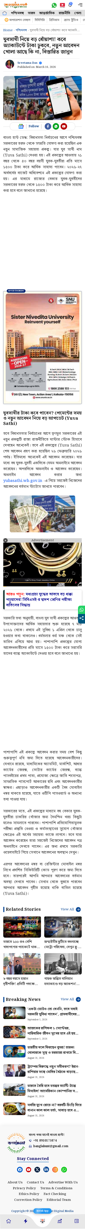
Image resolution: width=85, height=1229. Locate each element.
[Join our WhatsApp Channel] (56, 126)
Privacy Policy (24, 1154)
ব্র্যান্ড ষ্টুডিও (71, 20)
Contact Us (35, 1149)
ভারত (31, 13)
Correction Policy (28, 1166)
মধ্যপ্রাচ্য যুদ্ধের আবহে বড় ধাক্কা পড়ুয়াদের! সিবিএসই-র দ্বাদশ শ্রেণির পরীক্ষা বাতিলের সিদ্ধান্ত (39, 565)
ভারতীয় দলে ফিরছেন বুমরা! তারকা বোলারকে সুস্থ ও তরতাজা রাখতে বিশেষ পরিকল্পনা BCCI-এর (54, 1019)
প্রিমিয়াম (54, 20)
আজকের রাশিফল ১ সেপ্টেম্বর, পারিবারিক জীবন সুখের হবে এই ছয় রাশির (51, 1000)
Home (8, 30)
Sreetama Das (27, 63)
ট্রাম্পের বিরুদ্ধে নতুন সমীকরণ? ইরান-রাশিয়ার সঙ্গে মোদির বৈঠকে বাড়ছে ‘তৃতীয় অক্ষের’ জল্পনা (53, 1038)
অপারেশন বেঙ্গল (19, 20)
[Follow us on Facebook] (48, 126)
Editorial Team (59, 1166)
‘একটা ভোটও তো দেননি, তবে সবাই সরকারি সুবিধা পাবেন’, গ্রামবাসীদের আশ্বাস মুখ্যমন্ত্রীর (52, 980)
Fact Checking (55, 1160)
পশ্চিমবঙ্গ (17, 13)
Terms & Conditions (56, 1154)
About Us (15, 1149)
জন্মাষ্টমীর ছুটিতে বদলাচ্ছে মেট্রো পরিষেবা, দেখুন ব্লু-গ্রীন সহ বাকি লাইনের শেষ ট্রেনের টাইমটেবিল (61, 916)
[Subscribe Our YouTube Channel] (64, 126)
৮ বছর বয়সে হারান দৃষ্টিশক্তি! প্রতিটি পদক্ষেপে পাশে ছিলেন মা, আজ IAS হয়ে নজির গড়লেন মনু (21, 952)
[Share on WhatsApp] (81, 610)
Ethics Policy (29, 1160)
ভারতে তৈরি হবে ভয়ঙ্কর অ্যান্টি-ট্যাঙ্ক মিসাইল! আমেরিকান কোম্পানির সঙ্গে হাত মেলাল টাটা (53, 1057)
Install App (42, 1211)
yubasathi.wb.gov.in (22, 447)
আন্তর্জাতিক (47, 13)
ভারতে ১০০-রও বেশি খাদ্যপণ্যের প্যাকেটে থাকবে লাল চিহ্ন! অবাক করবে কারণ (21, 916)
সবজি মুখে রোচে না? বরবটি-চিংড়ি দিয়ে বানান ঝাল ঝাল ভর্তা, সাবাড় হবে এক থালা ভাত (54, 1077)
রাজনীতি (64, 13)
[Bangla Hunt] (15, 5)
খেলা (77, 13)
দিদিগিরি (40, 20)
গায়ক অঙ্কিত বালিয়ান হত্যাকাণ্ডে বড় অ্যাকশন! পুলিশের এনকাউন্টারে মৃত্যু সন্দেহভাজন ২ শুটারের (62, 952)
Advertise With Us (63, 1149)
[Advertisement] (42, 242)
